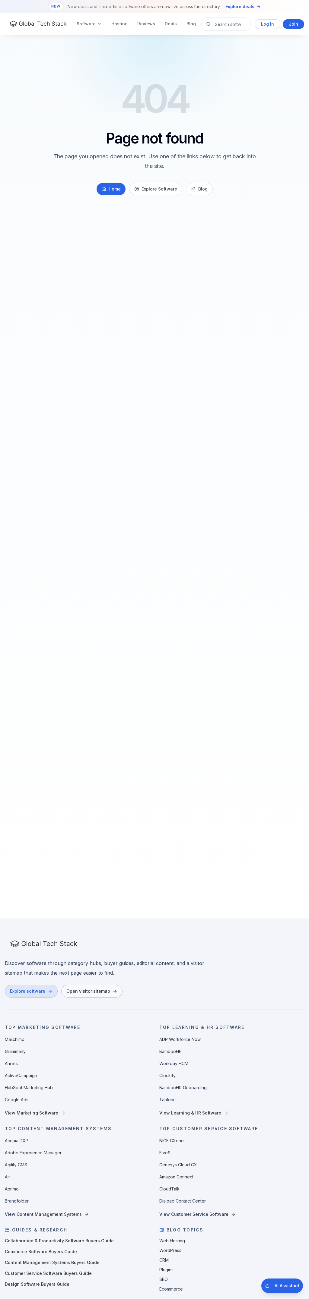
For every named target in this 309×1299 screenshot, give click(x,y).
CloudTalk (169, 1188)
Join (293, 24)
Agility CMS (16, 1164)
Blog (191, 23)
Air (7, 1176)
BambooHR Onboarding (183, 1087)
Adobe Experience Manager (33, 1152)
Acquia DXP (16, 1140)
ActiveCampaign (21, 1075)
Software (86, 23)
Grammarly (15, 1051)
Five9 (164, 1152)
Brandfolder (17, 1200)
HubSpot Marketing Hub (29, 1087)
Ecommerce (171, 1288)
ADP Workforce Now (180, 1039)
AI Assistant (287, 1285)
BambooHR (170, 1051)
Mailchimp (14, 1039)
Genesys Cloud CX (178, 1164)
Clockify (167, 1075)
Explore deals (239, 6)
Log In (267, 24)
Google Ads (16, 1099)
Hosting (119, 23)
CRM (164, 1260)
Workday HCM (173, 1063)
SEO (163, 1279)
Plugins (166, 1269)
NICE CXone (171, 1140)
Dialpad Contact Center (182, 1200)
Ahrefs (11, 1063)
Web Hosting (172, 1240)
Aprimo (12, 1188)
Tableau (167, 1099)
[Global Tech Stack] (38, 24)
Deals (171, 23)
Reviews (146, 23)
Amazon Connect (176, 1176)
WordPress (170, 1250)
